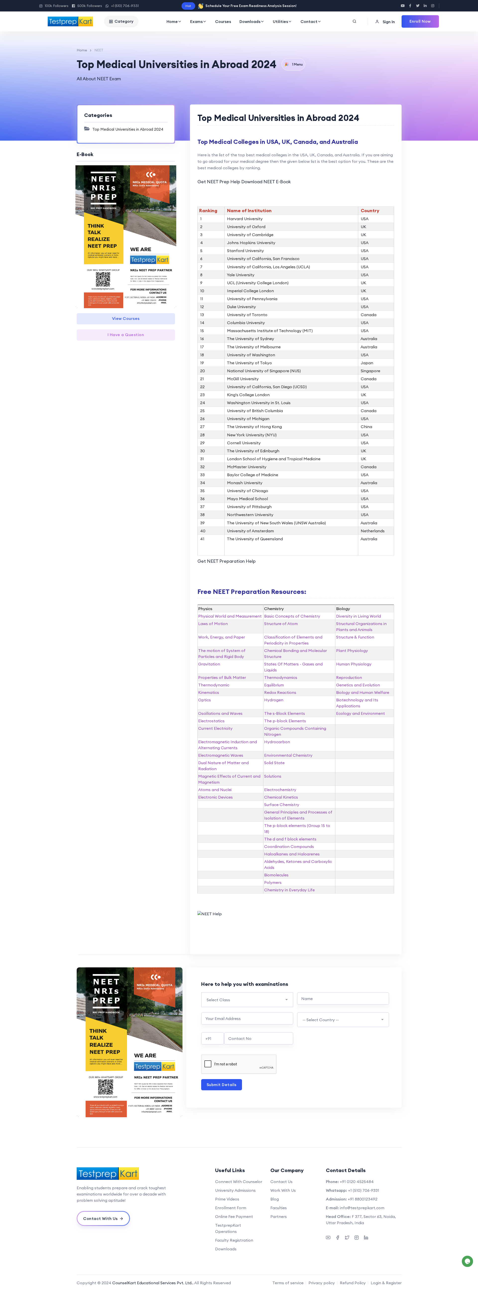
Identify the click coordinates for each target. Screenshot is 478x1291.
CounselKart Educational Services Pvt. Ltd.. (152, 1282)
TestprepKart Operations (228, 1228)
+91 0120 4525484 (357, 1181)
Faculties (278, 1207)
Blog (274, 1199)
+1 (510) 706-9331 (125, 5)
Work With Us (283, 1190)
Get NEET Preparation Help (226, 561)
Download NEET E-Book (266, 181)
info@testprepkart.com (362, 1207)
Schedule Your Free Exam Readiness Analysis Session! (251, 5)
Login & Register (386, 1282)
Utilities (280, 21)
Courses (223, 21)
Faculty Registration (234, 1240)
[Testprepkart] (70, 21)
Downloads (249, 21)
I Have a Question (126, 334)
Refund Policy (353, 1282)
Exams (196, 21)
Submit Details (222, 1084)
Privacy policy (321, 1282)
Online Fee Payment (234, 1216)
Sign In (388, 21)
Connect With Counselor (238, 1181)
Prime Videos (227, 1199)
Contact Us (281, 1181)
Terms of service (287, 1282)
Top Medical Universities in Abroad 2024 (127, 129)
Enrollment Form (230, 1207)
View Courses (126, 318)
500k (89, 5)
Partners (278, 1216)
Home (172, 21)
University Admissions (235, 1190)
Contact (308, 21)
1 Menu (293, 64)
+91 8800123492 (362, 1199)
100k (56, 5)
